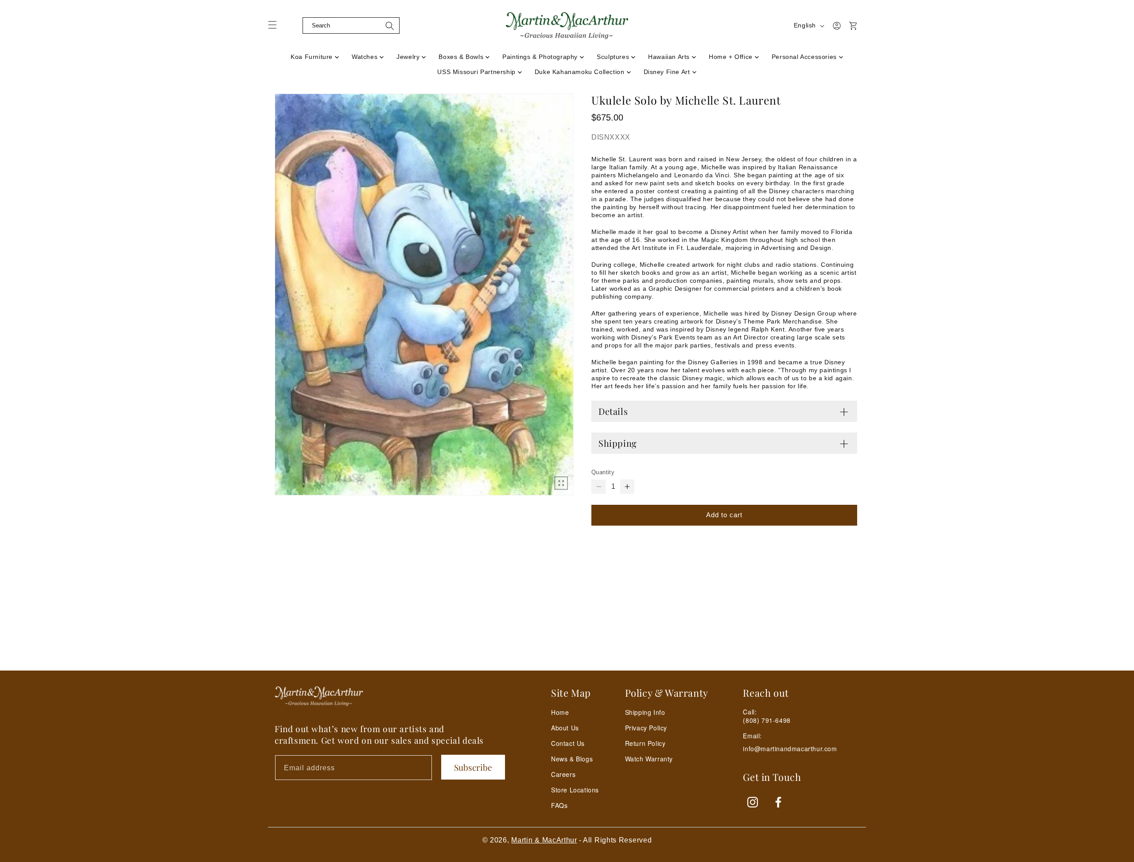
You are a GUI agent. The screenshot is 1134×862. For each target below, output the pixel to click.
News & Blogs (572, 758)
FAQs (559, 805)
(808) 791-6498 (766, 720)
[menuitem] (315, 54)
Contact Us (568, 743)
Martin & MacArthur (544, 840)
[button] (295, 25)
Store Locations (575, 789)
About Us (565, 727)
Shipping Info (645, 712)
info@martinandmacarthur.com (790, 749)
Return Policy (645, 743)
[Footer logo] (319, 696)
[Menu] (277, 28)
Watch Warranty (649, 758)
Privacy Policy (646, 727)
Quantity (602, 472)
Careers (563, 774)
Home (560, 712)
